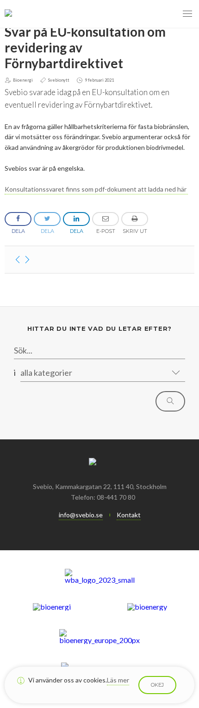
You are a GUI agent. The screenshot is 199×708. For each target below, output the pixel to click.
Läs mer (118, 680)
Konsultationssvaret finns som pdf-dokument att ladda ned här (96, 189)
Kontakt (129, 515)
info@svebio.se (81, 515)
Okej (157, 685)
